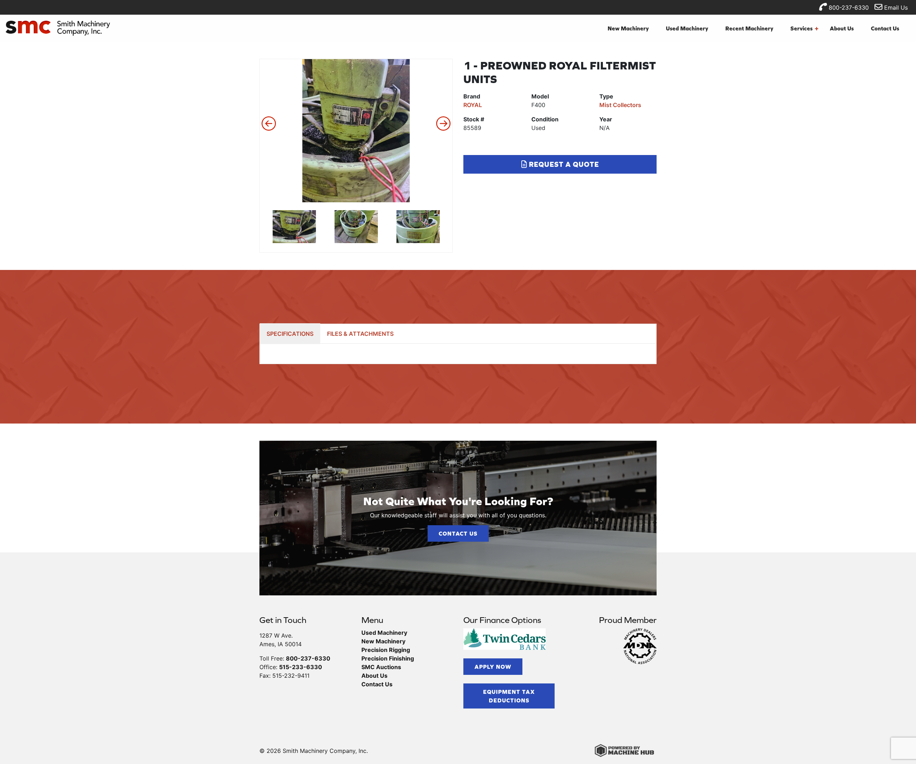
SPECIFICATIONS (290, 333)
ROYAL (472, 104)
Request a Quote (563, 164)
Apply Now (492, 666)
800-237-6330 (848, 7)
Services (804, 28)
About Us (842, 28)
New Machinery (628, 28)
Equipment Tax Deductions (509, 695)
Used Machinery (687, 28)
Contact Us (885, 28)
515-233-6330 (300, 667)
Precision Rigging (385, 649)
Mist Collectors (620, 104)
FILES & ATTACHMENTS (360, 333)
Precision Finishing (387, 658)
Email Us (895, 7)
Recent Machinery (749, 28)
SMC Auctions (381, 667)
